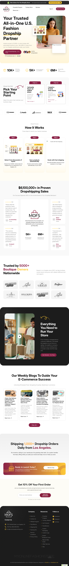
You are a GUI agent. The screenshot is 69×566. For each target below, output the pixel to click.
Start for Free (51, 467)
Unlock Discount (45, 495)
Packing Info (33, 529)
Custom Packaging (45, 529)
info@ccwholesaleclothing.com (15, 529)
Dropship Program (44, 517)
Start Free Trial (60, 9)
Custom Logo (46, 532)
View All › (34, 425)
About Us (32, 516)
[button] (15, 10)
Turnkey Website (47, 520)
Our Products (46, 523)
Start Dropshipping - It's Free (12, 52)
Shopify (47, 562)
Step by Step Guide (45, 540)
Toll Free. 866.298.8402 (13, 527)
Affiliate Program (34, 521)
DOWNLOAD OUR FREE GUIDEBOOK (51, 471)
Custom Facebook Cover (46, 536)
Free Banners (46, 526)
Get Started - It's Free (48, 355)
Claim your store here (54, 2)
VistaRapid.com (54, 562)
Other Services (46, 544)
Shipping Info (33, 527)
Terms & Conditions (33, 533)
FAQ (44, 546)
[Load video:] (19, 336)
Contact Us (33, 519)
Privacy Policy (34, 536)
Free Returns (33, 524)
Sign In (51, 9)
